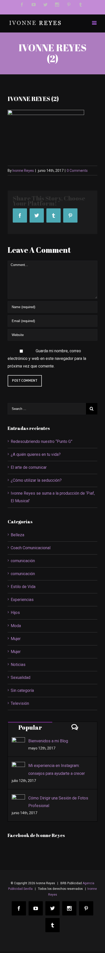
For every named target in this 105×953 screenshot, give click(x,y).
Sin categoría (22, 690)
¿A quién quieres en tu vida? (36, 454)
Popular (30, 727)
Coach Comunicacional (30, 547)
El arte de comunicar (29, 467)
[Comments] (74, 727)
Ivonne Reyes (23, 171)
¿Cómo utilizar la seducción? (36, 480)
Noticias (18, 664)
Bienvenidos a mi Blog (48, 741)
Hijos (15, 612)
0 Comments (77, 171)
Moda (16, 625)
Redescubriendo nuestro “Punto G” (41, 441)
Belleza (17, 534)
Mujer (16, 638)
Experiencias (22, 599)
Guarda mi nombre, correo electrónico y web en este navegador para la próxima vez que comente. (47, 358)
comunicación (23, 560)
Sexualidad (20, 677)
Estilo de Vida (23, 586)
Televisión (20, 703)
